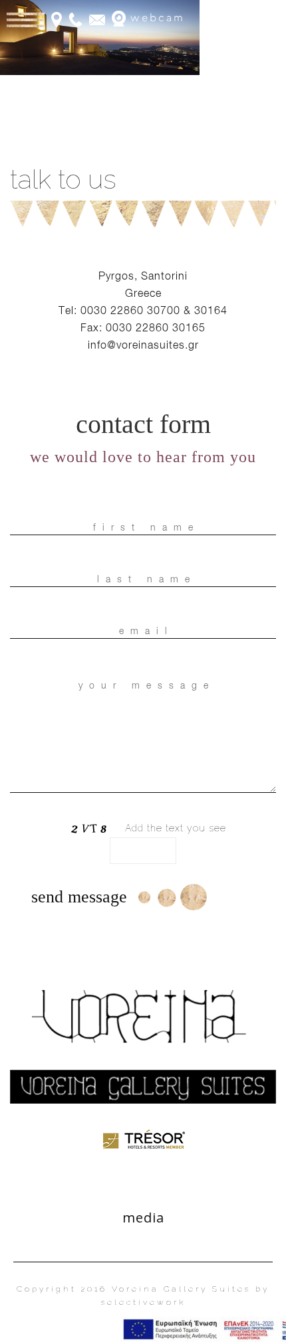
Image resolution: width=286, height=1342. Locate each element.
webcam (155, 18)
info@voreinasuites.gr (143, 345)
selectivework (143, 1302)
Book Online (242, 19)
